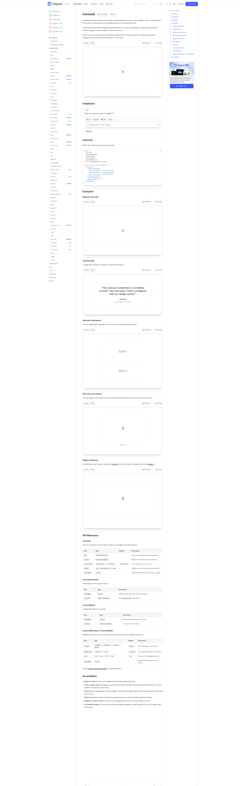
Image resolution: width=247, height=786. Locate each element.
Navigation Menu (55, 166)
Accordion (53, 51)
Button (60, 76)
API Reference (90, 535)
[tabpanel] (122, 125)
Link (51, 152)
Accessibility (90, 676)
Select (52, 204)
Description (60, 121)
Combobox (54, 104)
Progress (53, 187)
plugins (151, 464)
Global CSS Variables (57, 45)
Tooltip (52, 260)
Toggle (52, 256)
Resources (109, 4)
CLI (87, 110)
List (51, 156)
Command (53, 107)
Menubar (53, 159)
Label (52, 149)
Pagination (53, 180)
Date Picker (60, 118)
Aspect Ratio (54, 62)
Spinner (52, 229)
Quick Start (54, 41)
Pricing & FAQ (192, 4)
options (115, 464)
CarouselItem (89, 605)
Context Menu (55, 111)
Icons (50, 267)
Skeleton (53, 218)
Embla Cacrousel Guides (97, 669)
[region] (122, 125)
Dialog (60, 124)
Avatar (52, 65)
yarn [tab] (104, 119)
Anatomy (88, 139)
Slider (52, 222)
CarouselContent (91, 579)
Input (60, 142)
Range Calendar (60, 194)
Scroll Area (53, 201)
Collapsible (53, 100)
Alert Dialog (60, 58)
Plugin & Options (90, 460)
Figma (102, 4)
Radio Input (54, 190)
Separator (53, 208)
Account (181, 4)
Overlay (60, 177)
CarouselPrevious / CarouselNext (98, 630)
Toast (52, 253)
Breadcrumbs (54, 72)
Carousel (53, 90)
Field (60, 135)
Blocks (86, 4)
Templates (94, 4)
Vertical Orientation (92, 320)
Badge (52, 69)
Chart (52, 97)
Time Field (60, 246)
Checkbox (53, 93)
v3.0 (66, 4)
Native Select (54, 163)
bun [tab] (111, 119)
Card (52, 86)
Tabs (52, 236)
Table (52, 232)
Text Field (60, 243)
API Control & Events (92, 394)
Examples (88, 191)
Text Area (60, 239)
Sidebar (52, 215)
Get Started (53, 38)
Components (78, 4)
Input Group (60, 145)
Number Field (60, 170)
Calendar (60, 83)
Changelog (52, 277)
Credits (51, 281)
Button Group (60, 79)
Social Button (60, 225)
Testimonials (88, 260)
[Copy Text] (158, 125)
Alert (52, 55)
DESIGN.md (52, 274)
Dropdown (53, 131)
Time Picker (60, 250)
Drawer (52, 128)
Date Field (60, 114)
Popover (60, 184)
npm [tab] (90, 119)
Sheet (52, 211)
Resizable (53, 197)
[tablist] (122, 120)
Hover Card (54, 138)
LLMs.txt (51, 270)
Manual (89, 131)
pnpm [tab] (97, 119)
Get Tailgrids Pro (181, 86)
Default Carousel (90, 197)
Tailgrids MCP (53, 263)
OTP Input (53, 173)
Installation (55, 15)
